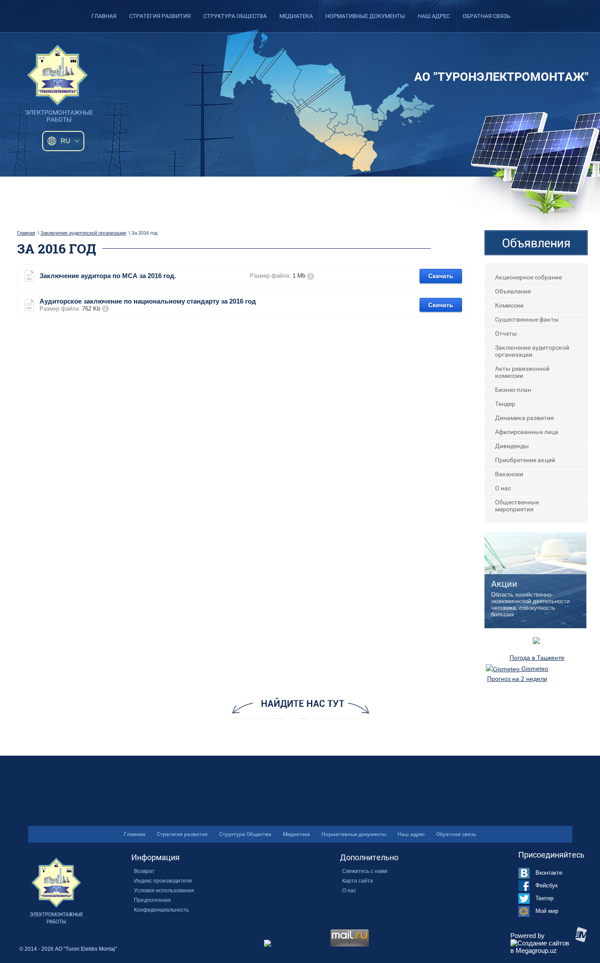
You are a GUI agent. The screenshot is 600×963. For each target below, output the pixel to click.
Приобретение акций (525, 459)
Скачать (440, 275)
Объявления (513, 291)
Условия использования (164, 890)
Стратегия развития (160, 16)
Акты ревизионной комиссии (522, 372)
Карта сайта (357, 881)
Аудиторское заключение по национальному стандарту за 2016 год (148, 301)
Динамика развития (524, 417)
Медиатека (296, 16)
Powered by (527, 935)
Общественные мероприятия (517, 506)
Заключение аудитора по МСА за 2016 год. (108, 275)
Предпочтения (152, 900)
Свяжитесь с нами (364, 871)
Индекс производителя (163, 881)
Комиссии (509, 305)
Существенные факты (527, 319)
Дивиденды (512, 445)
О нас (503, 488)
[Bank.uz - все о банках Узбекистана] (536, 641)
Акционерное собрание (528, 277)
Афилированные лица (526, 431)
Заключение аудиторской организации (83, 232)
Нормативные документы (365, 16)
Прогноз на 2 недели (517, 678)
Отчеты (506, 333)
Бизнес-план (513, 389)
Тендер (505, 403)
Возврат (144, 871)
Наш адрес (434, 16)
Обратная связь (486, 16)
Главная (103, 16)
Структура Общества (235, 16)
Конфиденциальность (161, 910)
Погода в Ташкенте (537, 657)
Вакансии (509, 474)
